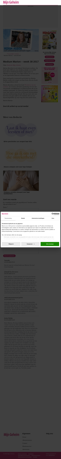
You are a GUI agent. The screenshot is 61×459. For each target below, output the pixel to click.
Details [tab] (23, 218)
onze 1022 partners (10, 226)
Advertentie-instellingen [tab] (38, 218)
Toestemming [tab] (8, 218)
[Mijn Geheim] (23, 2)
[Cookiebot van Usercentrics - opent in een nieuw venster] (52, 214)
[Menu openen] (47, 2)
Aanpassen (30, 244)
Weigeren (11, 244)
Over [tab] (53, 218)
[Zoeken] (56, 2)
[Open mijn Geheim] (52, 2)
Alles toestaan (50, 244)
